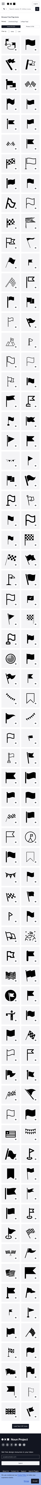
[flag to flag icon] (10, 45)
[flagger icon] (10, 1015)
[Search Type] (5, 9)
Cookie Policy (22, 1475)
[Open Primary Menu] (3, 4)
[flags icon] (30, 84)
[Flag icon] (30, 45)
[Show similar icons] (16, 50)
